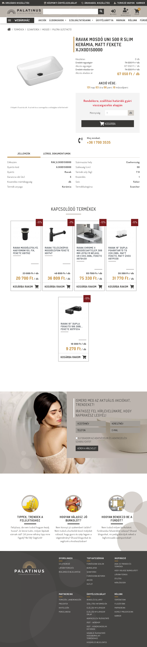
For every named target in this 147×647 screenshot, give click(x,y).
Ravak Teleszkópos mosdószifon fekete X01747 (57, 250)
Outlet (90, 584)
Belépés (113, 14)
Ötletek (118, 578)
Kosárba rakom (23, 286)
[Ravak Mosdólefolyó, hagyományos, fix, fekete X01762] (26, 233)
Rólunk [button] (132, 20)
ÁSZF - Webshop (93, 622)
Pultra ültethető (62, 29)
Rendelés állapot (94, 600)
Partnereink (120, 608)
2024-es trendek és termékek (123, 565)
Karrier (140, 3)
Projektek (63, 604)
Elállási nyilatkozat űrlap (96, 613)
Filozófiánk (120, 604)
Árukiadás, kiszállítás (97, 3)
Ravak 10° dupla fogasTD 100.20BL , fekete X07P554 (72, 326)
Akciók (90, 580)
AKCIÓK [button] (42, 20)
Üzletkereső (64, 564)
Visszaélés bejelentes (97, 642)
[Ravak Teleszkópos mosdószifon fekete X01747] (57, 233)
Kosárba (110, 124)
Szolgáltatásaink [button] (80, 20)
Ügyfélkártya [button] (104, 20)
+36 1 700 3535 (99, 142)
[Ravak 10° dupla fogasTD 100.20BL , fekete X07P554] (73, 309)
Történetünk (120, 600)
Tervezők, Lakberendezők (70, 600)
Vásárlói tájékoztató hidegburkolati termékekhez (96, 635)
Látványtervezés (66, 568)
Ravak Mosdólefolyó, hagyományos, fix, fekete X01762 (25, 250)
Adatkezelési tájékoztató (98, 618)
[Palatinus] (9, 29)
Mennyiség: (95, 112)
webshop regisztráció (126, 14)
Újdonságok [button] (56, 20)
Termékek (19, 29)
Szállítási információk (97, 604)
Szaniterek (33, 29)
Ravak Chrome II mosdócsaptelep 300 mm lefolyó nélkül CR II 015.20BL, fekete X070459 (89, 253)
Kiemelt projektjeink (124, 612)
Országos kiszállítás (17, 3)
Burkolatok (92, 568)
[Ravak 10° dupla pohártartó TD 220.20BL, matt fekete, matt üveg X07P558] (121, 233)
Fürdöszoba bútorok (96, 576)
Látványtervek (121, 574)
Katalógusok (120, 583)
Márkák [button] (120, 20)
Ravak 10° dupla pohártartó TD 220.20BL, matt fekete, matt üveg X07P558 (119, 253)
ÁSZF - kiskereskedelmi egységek (97, 627)
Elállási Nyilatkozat (96, 608)
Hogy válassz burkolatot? (126, 570)
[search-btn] (101, 11)
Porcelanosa (64, 612)
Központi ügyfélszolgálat (62, 3)
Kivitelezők (64, 608)
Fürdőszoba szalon (95, 564)
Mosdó (46, 29)
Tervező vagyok (126, 3)
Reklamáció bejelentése (70, 572)
